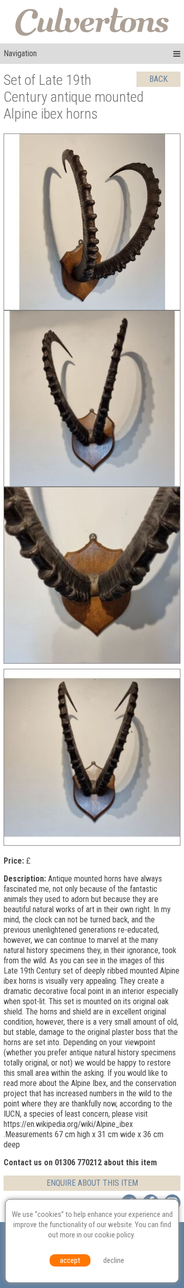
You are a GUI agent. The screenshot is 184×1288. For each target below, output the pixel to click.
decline (113, 1260)
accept (70, 1260)
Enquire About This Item (92, 1183)
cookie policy (114, 1234)
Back (158, 79)
